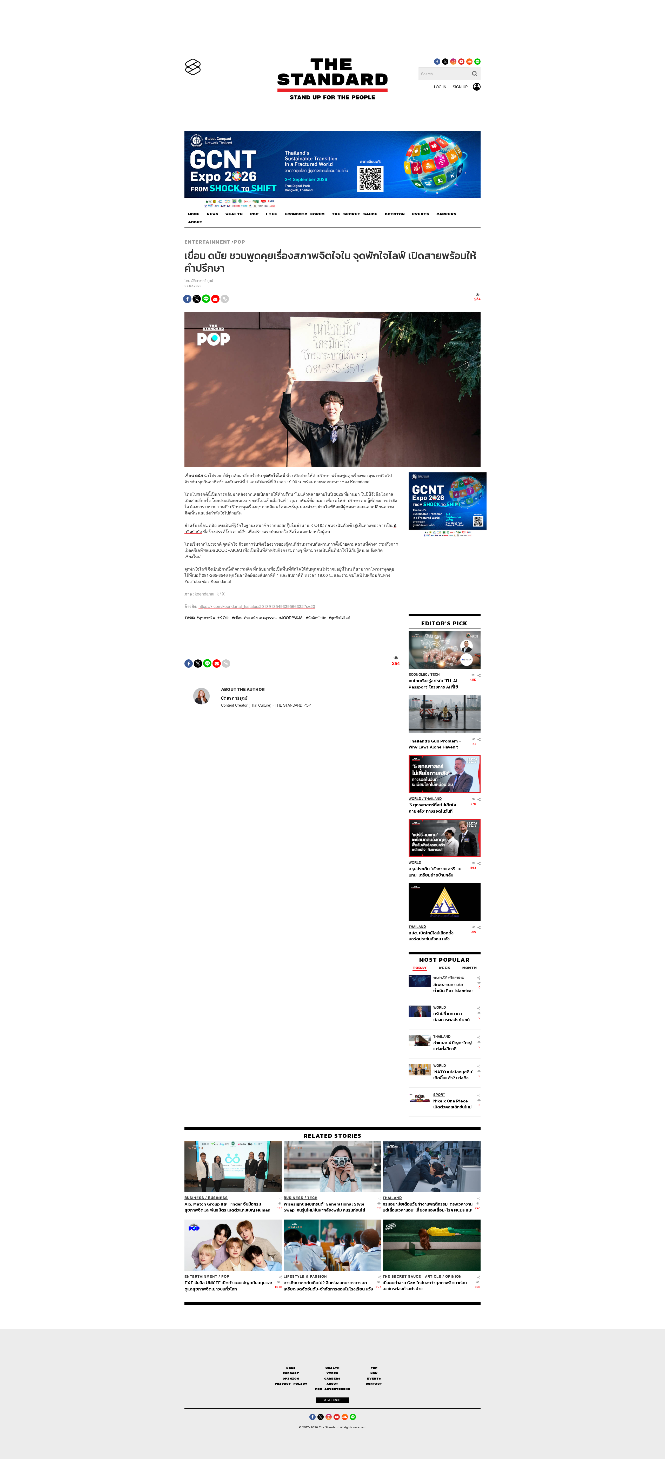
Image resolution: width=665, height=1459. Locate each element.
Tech (435, 675)
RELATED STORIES (333, 1135)
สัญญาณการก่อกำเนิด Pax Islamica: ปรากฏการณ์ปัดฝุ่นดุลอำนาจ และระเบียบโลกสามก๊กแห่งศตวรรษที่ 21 (453, 987)
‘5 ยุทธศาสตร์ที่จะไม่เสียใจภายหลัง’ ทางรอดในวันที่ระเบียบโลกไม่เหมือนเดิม (432, 808)
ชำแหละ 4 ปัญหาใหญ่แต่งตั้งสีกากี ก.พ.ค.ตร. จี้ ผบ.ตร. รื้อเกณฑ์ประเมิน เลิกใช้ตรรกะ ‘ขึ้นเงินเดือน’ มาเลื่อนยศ (453, 1045)
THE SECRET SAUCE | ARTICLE (412, 1277)
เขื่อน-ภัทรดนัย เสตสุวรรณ (255, 617)
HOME (194, 214)
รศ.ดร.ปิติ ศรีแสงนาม (448, 977)
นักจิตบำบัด (317, 617)
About (332, 1383)
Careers (332, 1378)
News (291, 1368)
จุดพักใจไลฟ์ (340, 617)
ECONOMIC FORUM (304, 214)
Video (332, 1373)
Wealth (332, 1368)
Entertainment (207, 242)
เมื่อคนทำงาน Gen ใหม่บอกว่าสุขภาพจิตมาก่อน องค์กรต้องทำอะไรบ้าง (425, 1285)
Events (374, 1378)
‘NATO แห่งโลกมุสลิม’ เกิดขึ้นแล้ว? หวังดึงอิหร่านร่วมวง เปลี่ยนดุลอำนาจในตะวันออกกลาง (453, 1074)
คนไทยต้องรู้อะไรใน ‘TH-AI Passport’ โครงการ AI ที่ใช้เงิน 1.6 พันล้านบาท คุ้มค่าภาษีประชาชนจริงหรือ (435, 684)
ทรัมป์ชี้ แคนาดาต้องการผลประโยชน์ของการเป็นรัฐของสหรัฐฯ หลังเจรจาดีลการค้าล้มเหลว (451, 1016)
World (415, 799)
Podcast (291, 1373)
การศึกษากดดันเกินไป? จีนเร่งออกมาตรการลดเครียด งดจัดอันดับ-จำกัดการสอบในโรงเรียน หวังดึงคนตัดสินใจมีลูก (328, 1285)
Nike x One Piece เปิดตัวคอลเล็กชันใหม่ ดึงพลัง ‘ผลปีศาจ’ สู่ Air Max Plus (452, 1104)
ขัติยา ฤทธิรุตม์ (202, 281)
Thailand (433, 799)
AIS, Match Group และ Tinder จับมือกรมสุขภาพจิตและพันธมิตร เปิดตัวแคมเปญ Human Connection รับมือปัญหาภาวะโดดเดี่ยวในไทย (227, 1207)
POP (254, 214)
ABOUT (195, 222)
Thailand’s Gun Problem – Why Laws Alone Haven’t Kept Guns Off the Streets (435, 743)
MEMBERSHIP (332, 1400)
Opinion (453, 1277)
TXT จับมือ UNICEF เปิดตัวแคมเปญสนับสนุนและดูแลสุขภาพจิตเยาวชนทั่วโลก (228, 1285)
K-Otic (224, 617)
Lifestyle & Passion (305, 1277)
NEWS (212, 214)
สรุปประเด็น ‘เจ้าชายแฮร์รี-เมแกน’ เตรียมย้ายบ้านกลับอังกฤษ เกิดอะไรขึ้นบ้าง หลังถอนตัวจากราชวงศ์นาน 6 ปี (435, 872)
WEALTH (234, 214)
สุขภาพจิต (207, 617)
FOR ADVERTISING (332, 1389)
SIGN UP (460, 86)
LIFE (271, 214)
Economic (418, 675)
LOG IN (440, 86)
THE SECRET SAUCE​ (354, 214)
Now (373, 1373)
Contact (374, 1383)
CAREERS (446, 214)
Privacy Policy (291, 1383)
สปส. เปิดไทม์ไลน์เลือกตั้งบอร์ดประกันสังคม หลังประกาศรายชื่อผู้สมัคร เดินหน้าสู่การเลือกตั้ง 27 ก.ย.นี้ (433, 935)
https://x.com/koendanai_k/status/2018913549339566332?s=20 (256, 606)
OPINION (395, 214)
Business (194, 1198)
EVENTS (420, 214)
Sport (439, 1095)
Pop (373, 1368)
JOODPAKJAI (292, 617)
